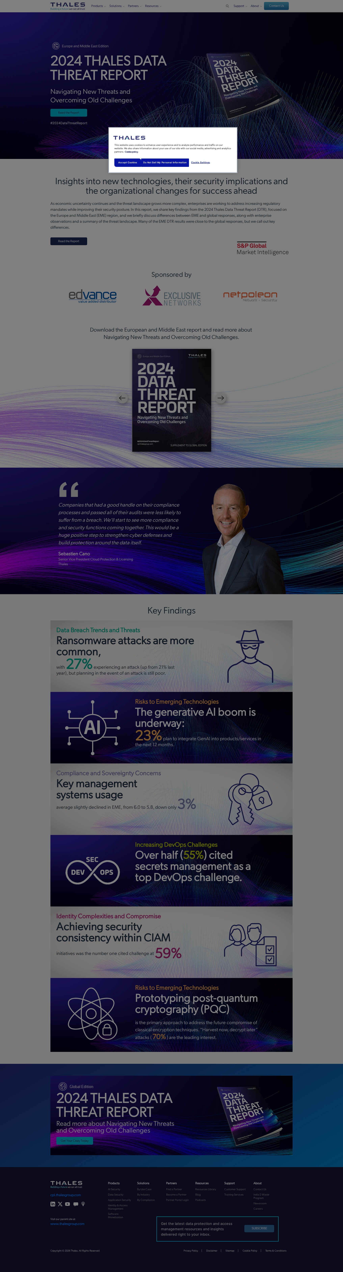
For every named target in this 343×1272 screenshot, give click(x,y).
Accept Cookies (127, 162)
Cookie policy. (131, 152)
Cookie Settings (200, 162)
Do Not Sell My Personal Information (165, 162)
